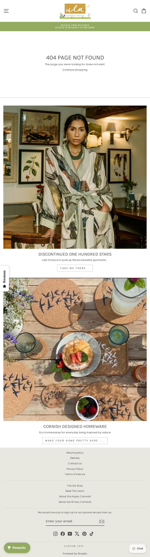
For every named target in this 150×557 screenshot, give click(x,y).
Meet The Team (75, 491)
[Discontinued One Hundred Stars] (75, 177)
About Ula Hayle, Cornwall (75, 496)
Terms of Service (75, 474)
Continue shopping (75, 70)
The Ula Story (75, 485)
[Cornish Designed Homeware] (75, 349)
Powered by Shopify (75, 553)
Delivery (75, 458)
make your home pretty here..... (75, 440)
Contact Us (75, 463)
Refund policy (75, 452)
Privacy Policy (75, 469)
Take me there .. (75, 268)
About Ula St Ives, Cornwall (75, 502)
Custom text (74, 546)
